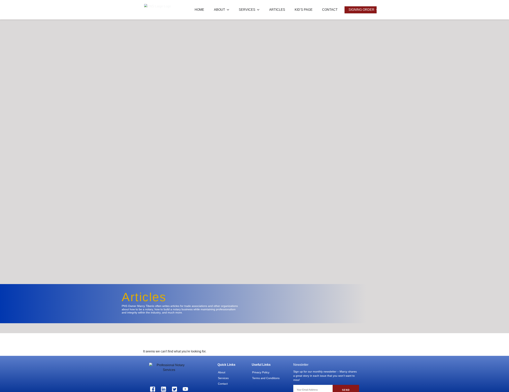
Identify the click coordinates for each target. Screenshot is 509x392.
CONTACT (330, 9)
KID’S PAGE (304, 9)
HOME (199, 9)
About (221, 372)
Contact (223, 383)
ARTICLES (277, 9)
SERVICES (247, 9)
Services (223, 378)
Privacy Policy (260, 372)
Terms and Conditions (266, 378)
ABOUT (219, 9)
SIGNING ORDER (361, 9)
